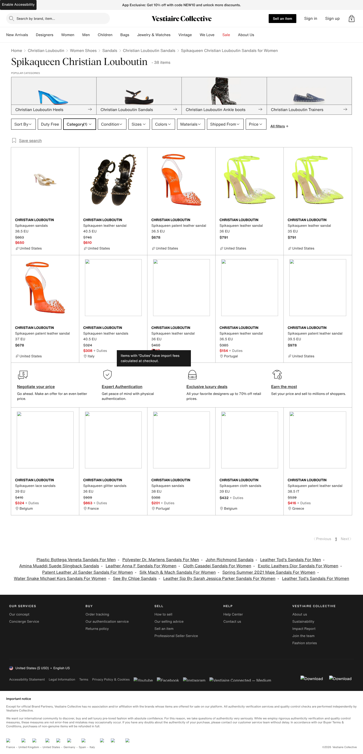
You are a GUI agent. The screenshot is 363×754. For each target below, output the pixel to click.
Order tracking (97, 614)
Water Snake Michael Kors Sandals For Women (60, 578)
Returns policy (97, 628)
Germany (69, 747)
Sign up (332, 18)
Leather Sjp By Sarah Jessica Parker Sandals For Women (219, 578)
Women (67, 35)
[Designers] (57, 35)
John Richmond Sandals (230, 560)
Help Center (233, 614)
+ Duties (100, 350)
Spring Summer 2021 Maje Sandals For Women (268, 572)
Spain (82, 747)
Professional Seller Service (176, 636)
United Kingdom (29, 747)
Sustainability (303, 621)
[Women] (78, 35)
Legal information (62, 679)
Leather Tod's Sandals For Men (290, 560)
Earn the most (284, 386)
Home (16, 50)
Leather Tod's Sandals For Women (315, 578)
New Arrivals (17, 35)
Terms (83, 679)
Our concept (19, 614)
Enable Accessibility (18, 4)
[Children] (116, 35)
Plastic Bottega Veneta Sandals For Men (76, 560)
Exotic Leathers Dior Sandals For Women (298, 566)
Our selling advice (168, 621)
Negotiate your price (36, 386)
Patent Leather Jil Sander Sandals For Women (87, 572)
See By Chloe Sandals (135, 578)
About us (299, 614)
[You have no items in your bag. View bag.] (351, 18)
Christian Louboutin (46, 50)
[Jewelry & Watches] (174, 35)
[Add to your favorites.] (72, 220)
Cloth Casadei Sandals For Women (217, 566)
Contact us (232, 621)
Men (86, 35)
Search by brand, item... (36, 18)
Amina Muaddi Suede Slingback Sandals (59, 566)
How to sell (163, 614)
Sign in (310, 18)
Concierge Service (24, 621)
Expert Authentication (122, 386)
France (10, 747)
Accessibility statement (27, 679)
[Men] (94, 35)
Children (105, 35)
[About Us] (258, 35)
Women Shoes (83, 50)
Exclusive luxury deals (206, 386)
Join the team (303, 636)
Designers (44, 35)
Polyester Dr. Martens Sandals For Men (160, 560)
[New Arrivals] (32, 35)
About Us (246, 35)
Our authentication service (107, 621)
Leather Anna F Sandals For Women (141, 566)
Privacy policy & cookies (111, 679)
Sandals (109, 50)
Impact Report (304, 628)
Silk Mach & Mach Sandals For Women (178, 572)
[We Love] (219, 35)
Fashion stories (304, 643)
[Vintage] (196, 35)
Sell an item (282, 18)
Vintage (185, 35)
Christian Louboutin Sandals (149, 50)
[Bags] (133, 35)
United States (51, 747)
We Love (207, 35)
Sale (226, 35)
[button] (351, 18)
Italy (92, 747)
